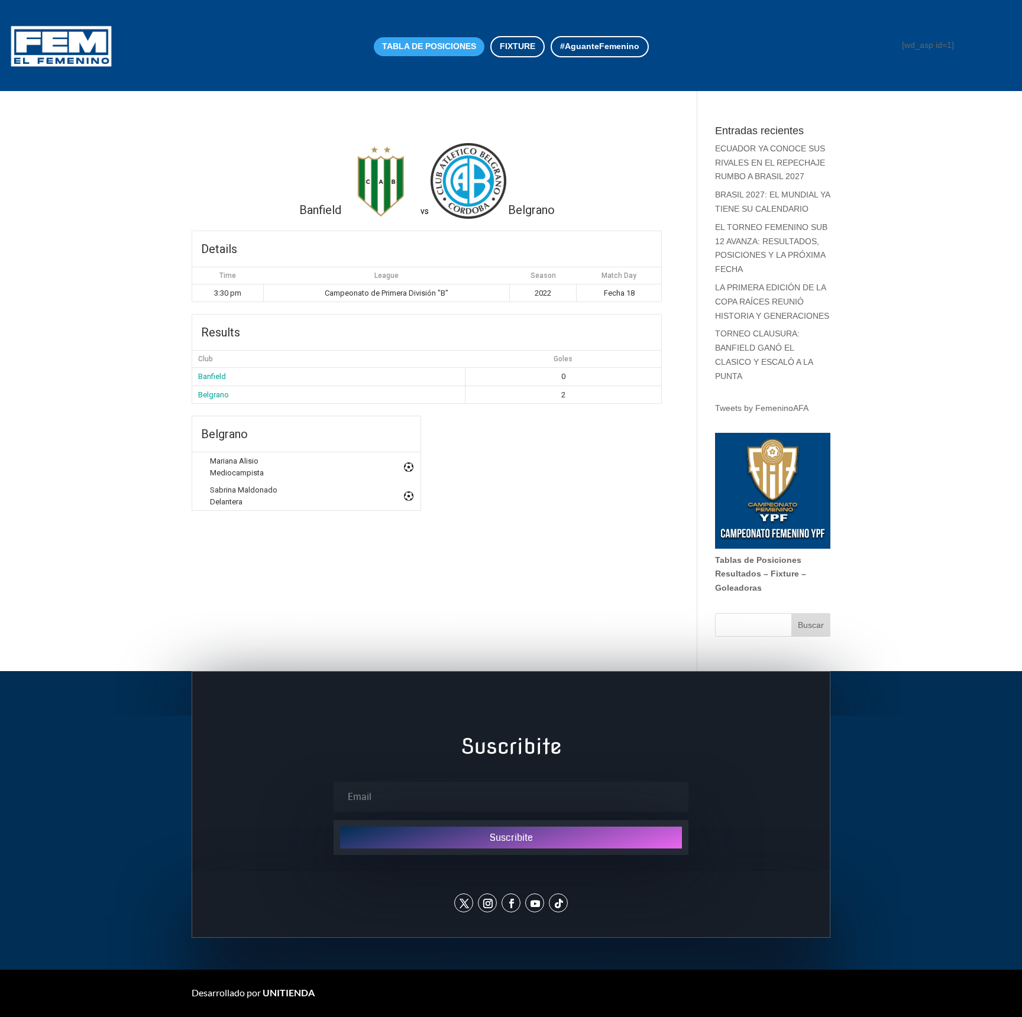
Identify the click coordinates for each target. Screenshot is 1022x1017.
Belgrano (213, 394)
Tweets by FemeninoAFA (761, 408)
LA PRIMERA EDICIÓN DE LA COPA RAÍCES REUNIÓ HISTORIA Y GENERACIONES (772, 301)
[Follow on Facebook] (511, 902)
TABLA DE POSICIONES (429, 46)
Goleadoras (738, 587)
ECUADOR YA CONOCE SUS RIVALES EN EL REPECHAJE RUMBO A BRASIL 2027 (770, 163)
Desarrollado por (253, 992)
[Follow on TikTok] (558, 902)
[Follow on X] (463, 902)
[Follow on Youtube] (534, 902)
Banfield (212, 376)
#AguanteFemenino (599, 46)
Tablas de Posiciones (758, 560)
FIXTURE (517, 46)
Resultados (738, 573)
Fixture (785, 573)
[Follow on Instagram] (487, 902)
